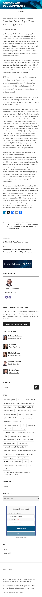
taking (32, 461)
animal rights (8, 411)
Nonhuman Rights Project (27, 451)
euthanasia (31, 425)
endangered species (26, 418)
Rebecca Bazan (23, 458)
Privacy (25, 537)
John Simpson (33, 224)
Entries (7, 553)
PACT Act (9, 226)
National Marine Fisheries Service (15, 447)
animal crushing (26, 223)
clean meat (29, 414)
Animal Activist (29, 400)
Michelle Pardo (24, 443)
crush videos (21, 224)
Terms (20, 537)
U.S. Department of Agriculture (14, 465)
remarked (6, 72)
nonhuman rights (10, 451)
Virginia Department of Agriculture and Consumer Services (17, 474)
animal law (10, 224)
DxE (14, 418)
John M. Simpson (26, 18)
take (25, 461)
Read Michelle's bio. (15, 355)
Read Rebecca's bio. (15, 338)
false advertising (19, 429)
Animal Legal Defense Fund (23, 407)
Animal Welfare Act (22, 411)
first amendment (10, 432)
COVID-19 (7, 418)
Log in (5, 549)
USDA (30, 465)
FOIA (5, 436)
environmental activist (12, 425)
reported (18, 60)
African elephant (9, 400)
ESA (23, 425)
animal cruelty (12, 223)
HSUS (19, 440)
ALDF (20, 400)
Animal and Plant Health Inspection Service (19, 403)
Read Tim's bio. (14, 373)
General (5, 486)
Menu (22, 11)
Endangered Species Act (12, 421)
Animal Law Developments (14, 4)
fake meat (7, 429)
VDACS (6, 469)
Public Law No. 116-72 (10, 41)
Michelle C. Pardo (10, 443)
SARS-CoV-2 (8, 461)
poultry (12, 458)
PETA (6, 458)
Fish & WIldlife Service (26, 432)
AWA (21, 414)
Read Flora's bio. (14, 347)
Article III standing (10, 414)
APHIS (33, 411)
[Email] (6, 297)
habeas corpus (9, 440)
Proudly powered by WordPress (13, 592)
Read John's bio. (10, 292)
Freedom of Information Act (19, 436)
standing (18, 461)
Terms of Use (7, 569)
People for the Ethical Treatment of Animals (19, 454)
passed (5, 53)
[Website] (9, 297)
